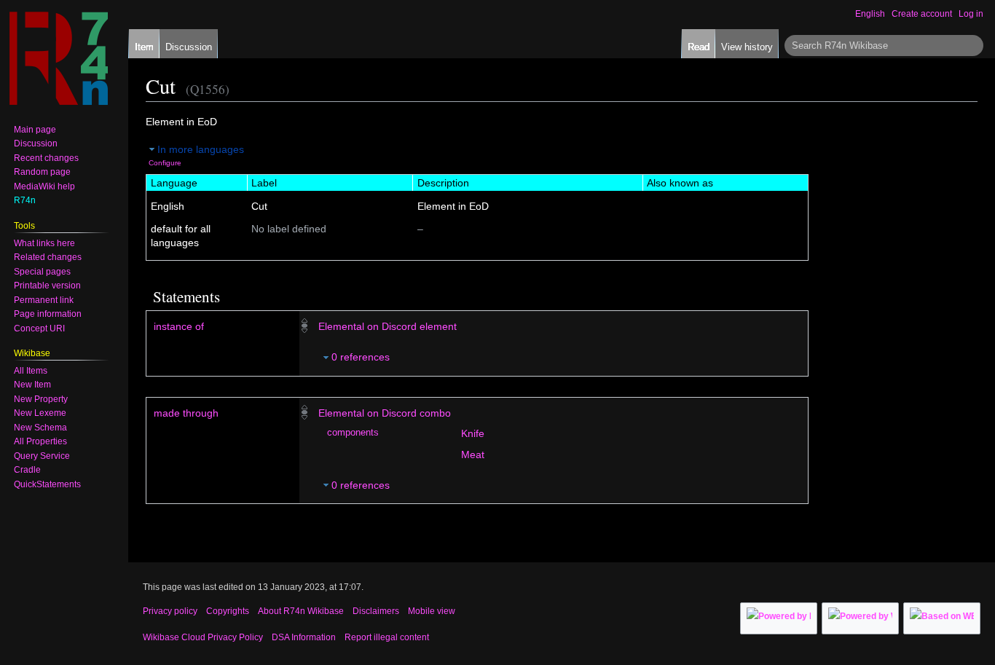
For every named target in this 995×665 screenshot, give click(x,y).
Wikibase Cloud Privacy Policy (203, 637)
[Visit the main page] (58, 58)
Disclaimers (376, 611)
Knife (472, 433)
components (353, 433)
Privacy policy (170, 611)
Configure (165, 163)
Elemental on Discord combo (384, 413)
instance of (179, 326)
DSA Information (304, 637)
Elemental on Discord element (387, 326)
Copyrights (227, 611)
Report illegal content (387, 637)
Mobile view (431, 611)
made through (186, 413)
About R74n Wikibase (301, 611)
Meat (472, 454)
